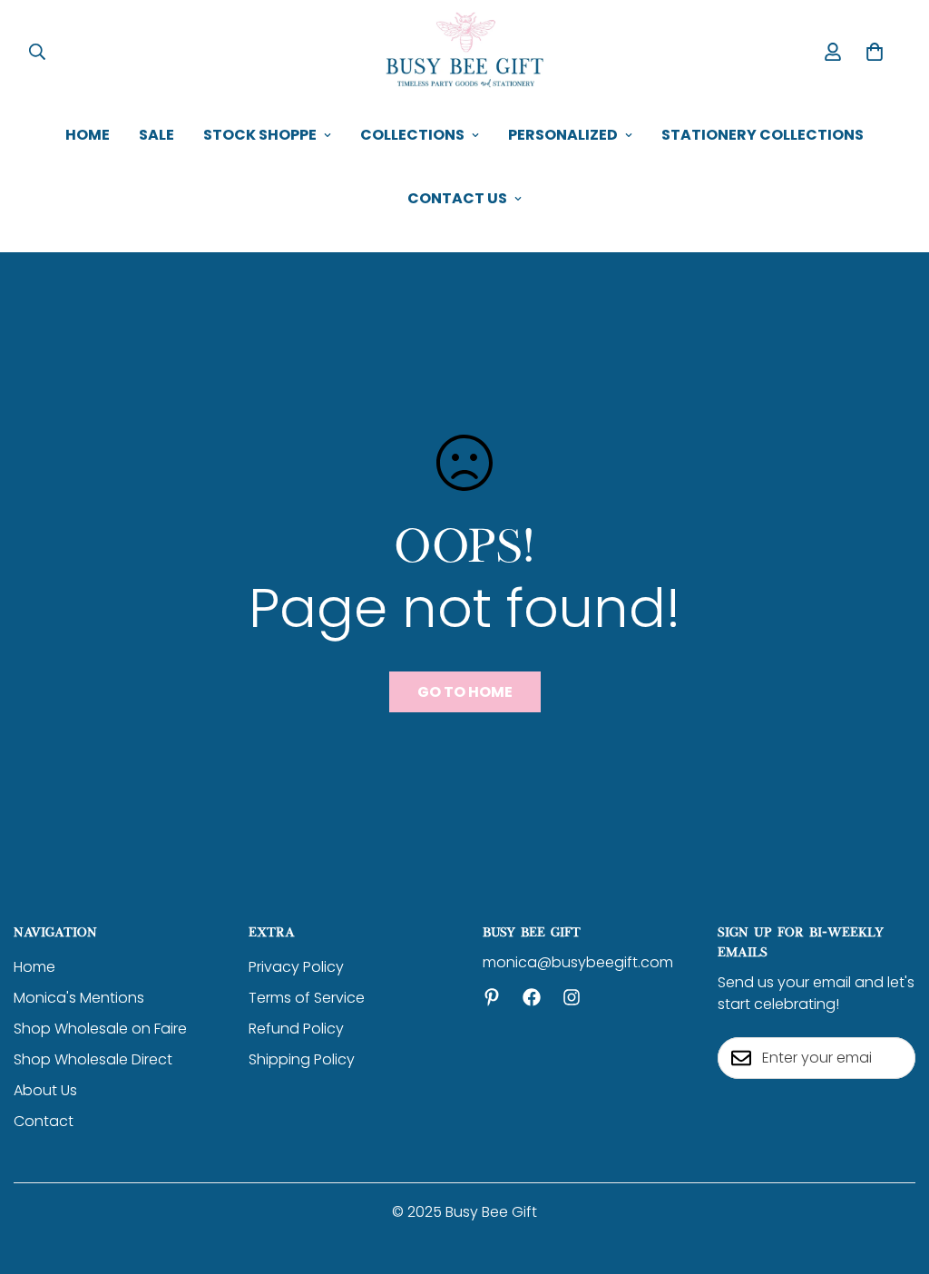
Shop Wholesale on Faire (100, 1028)
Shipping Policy (302, 1059)
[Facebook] (532, 997)
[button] (874, 52)
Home (87, 134)
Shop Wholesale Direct (93, 1059)
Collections (412, 134)
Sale (156, 134)
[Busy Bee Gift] (464, 51)
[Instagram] (571, 997)
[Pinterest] (492, 997)
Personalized (563, 134)
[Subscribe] (895, 1058)
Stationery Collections (762, 134)
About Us (45, 1090)
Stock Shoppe (260, 134)
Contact (43, 1121)
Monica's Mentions (79, 997)
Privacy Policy (296, 966)
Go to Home (465, 691)
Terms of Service (307, 997)
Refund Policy (296, 1028)
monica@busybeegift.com (578, 962)
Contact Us (457, 198)
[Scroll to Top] (893, 1175)
